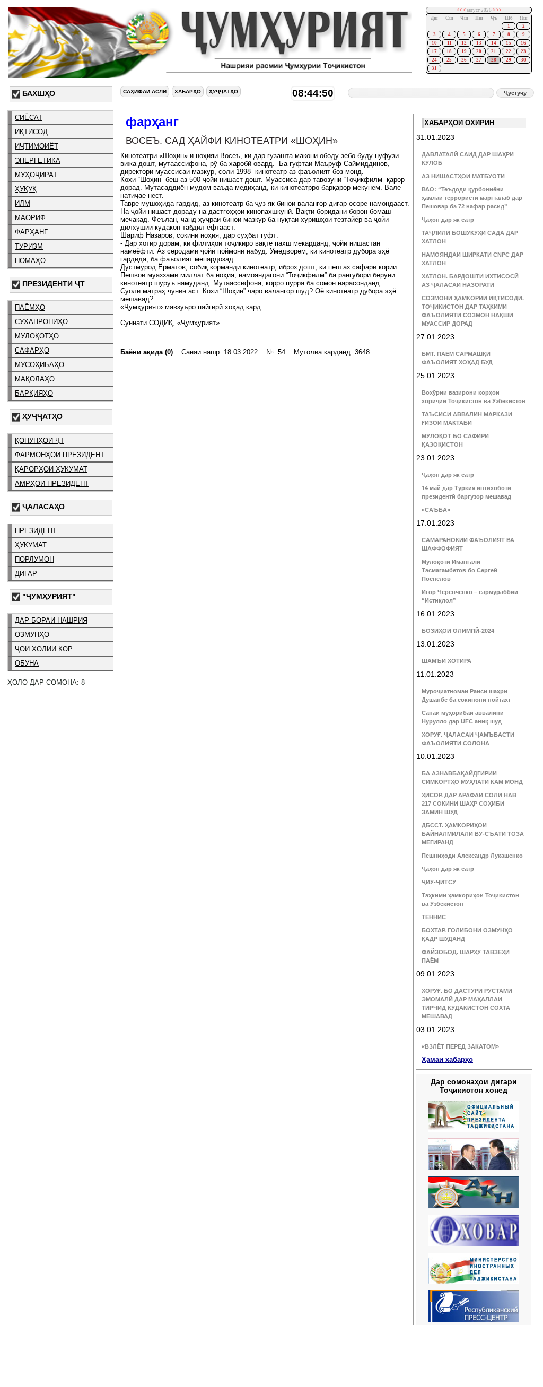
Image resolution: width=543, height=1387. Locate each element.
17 (434, 51)
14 (493, 43)
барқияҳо (34, 393)
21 (493, 51)
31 (434, 68)
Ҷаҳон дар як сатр (448, 219)
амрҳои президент (52, 483)
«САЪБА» (436, 510)
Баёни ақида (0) (146, 352)
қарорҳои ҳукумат (51, 469)
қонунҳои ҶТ (39, 440)
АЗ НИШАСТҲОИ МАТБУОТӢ (463, 176)
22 (508, 51)
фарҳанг (31, 232)
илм (22, 203)
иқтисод (31, 132)
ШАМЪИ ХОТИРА (446, 661)
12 (464, 43)
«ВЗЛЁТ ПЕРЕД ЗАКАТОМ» (460, 1046)
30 (523, 60)
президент (36, 531)
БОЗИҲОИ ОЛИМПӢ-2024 (458, 630)
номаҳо (30, 261)
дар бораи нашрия (51, 620)
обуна (27, 663)
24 (434, 60)
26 (464, 60)
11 (449, 43)
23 (523, 51)
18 (449, 51)
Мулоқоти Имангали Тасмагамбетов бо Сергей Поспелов (459, 570)
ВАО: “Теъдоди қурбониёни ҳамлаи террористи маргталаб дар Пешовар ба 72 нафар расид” (472, 198)
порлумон (34, 559)
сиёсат (28, 117)
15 (508, 43)
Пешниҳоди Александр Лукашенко (472, 855)
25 (449, 60)
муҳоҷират (36, 175)
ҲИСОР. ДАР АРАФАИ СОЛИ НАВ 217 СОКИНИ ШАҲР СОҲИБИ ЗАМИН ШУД (469, 803)
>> (499, 10)
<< (459, 10)
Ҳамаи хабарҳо (447, 1059)
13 (478, 43)
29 (508, 60)
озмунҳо (32, 635)
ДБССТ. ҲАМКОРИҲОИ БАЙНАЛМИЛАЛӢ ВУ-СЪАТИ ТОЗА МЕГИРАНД (473, 833)
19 (464, 51)
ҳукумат (31, 545)
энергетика (37, 160)
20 (478, 51)
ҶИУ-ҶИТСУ (439, 882)
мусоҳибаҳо (39, 365)
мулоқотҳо (37, 336)
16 (523, 43)
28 (493, 60)
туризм (29, 246)
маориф (30, 218)
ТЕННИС (434, 917)
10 (434, 43)
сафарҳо (32, 350)
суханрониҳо (41, 322)
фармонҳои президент (59, 455)
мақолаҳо (35, 379)
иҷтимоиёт (36, 146)
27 (478, 60)
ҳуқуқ (26, 189)
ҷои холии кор (44, 649)
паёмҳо (30, 307)
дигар (26, 574)
